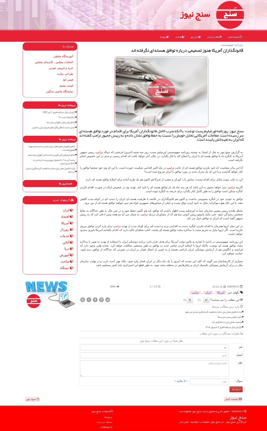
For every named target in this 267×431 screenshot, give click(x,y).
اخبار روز (194, 36)
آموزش (65, 255)
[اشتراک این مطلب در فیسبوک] (95, 299)
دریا (67, 248)
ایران (208, 292)
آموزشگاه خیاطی (63, 56)
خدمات (65, 236)
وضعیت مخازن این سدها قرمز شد (226, 322)
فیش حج (68, 79)
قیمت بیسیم (66, 85)
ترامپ (99, 152)
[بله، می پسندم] (206, 300)
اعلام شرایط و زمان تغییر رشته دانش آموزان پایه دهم (51, 155)
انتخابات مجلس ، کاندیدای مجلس (54, 62)
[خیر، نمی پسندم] (190, 300)
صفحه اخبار (232, 399)
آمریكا (220, 292)
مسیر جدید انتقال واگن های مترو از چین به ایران (53, 127)
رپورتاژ (163, 36)
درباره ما (108, 417)
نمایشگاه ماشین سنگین (59, 91)
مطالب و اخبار (213, 36)
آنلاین (66, 242)
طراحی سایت (65, 73)
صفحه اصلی (233, 36)
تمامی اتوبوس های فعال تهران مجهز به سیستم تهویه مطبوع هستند (52, 148)
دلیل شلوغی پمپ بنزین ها (230, 317)
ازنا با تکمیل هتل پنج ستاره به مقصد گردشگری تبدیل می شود (213, 312)
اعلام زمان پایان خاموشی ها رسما (61, 122)
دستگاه (65, 268)
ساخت (65, 261)
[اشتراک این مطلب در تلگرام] (107, 299)
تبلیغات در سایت (104, 422)
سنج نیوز (195, 13)
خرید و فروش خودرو (61, 68)
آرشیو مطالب (106, 427)
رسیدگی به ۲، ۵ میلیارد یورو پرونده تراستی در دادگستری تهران (54, 162)
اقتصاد (178, 36)
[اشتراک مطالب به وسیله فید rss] (82, 299)
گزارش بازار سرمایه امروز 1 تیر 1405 (59, 112)
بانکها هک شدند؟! (66, 117)
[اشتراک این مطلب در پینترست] (101, 299)
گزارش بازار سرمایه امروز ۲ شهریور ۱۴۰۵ (224, 327)
